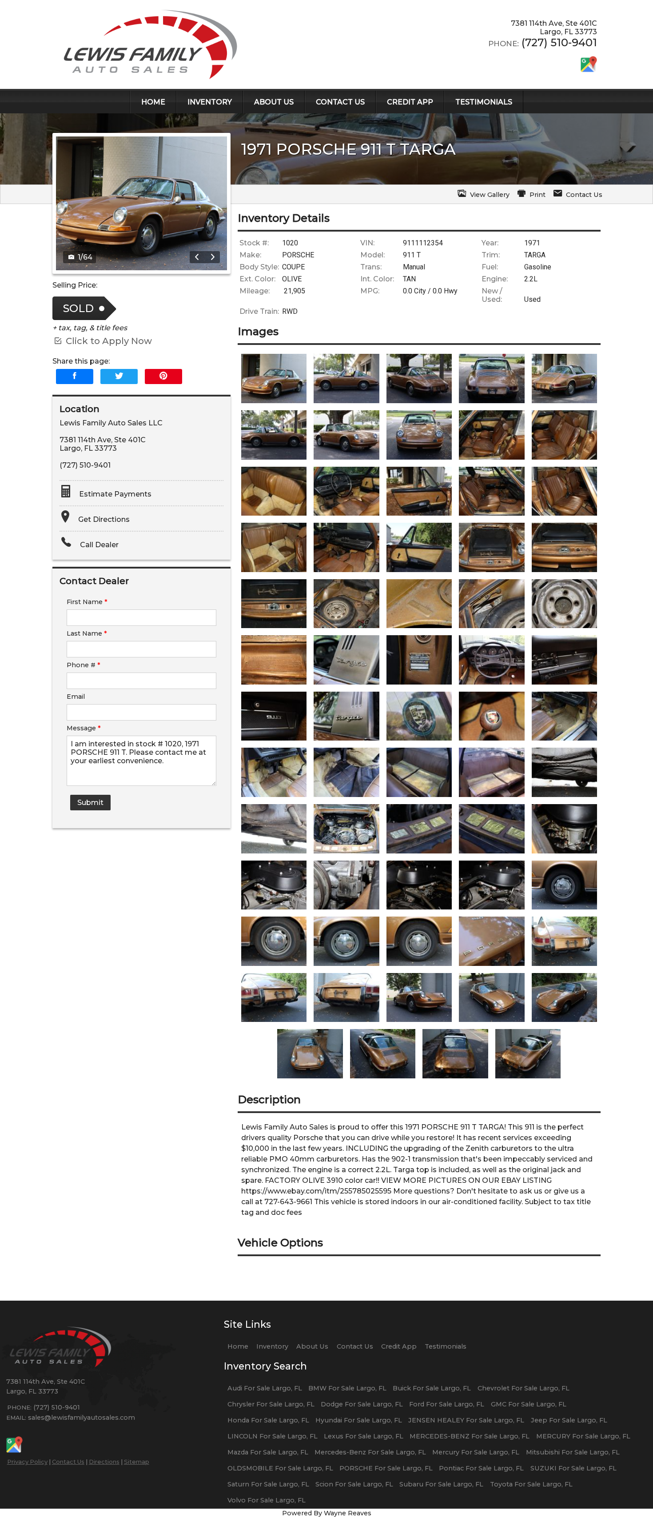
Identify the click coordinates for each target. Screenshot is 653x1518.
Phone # (83, 665)
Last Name (87, 633)
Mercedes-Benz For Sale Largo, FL (370, 1452)
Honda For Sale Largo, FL (268, 1420)
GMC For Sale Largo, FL (528, 1404)
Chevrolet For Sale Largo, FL (523, 1388)
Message (84, 728)
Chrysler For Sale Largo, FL (271, 1404)
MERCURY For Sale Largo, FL (583, 1436)
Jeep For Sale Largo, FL (569, 1420)
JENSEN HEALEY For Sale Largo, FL (466, 1420)
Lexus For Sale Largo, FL (363, 1436)
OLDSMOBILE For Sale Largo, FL (280, 1468)
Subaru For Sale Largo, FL (441, 1484)
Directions (104, 1461)
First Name (87, 602)
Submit (90, 802)
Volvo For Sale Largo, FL (266, 1500)
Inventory (272, 1346)
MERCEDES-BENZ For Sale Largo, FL (470, 1436)
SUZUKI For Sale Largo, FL (573, 1468)
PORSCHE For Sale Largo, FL (386, 1468)
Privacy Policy (27, 1461)
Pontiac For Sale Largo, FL (481, 1468)
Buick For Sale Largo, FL (432, 1388)
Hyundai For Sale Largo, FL (358, 1420)
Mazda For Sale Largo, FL (267, 1452)
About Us (312, 1346)
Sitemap (136, 1461)
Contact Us (68, 1461)
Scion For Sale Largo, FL (354, 1484)
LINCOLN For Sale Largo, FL (272, 1436)
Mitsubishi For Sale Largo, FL (573, 1452)
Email (76, 697)
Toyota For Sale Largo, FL (531, 1484)
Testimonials (445, 1346)
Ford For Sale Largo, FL (446, 1404)
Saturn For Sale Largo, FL (268, 1484)
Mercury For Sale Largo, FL (475, 1452)
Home (237, 1346)
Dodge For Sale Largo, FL (362, 1404)
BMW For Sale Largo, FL (347, 1388)
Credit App (399, 1346)
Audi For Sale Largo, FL (264, 1388)
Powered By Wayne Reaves (326, 1513)
